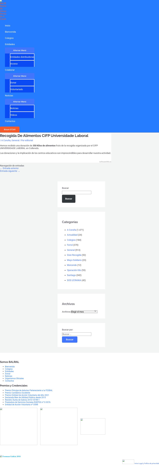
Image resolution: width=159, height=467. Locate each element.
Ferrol (70, 245)
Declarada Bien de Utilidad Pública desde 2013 (25, 397)
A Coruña (6, 140)
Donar (13, 82)
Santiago (71, 275)
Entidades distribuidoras (22, 57)
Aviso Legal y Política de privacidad (147, 463)
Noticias (9, 95)
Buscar (65, 188)
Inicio (7, 25)
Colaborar (10, 70)
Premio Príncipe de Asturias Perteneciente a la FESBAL (29, 390)
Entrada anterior (9, 168)
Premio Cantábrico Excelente (17, 393)
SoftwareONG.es (105, 162)
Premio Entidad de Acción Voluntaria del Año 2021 (27, 395)
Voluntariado (16, 89)
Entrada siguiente (10, 171)
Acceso (14, 63)
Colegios (9, 38)
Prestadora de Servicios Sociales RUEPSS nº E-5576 (27, 402)
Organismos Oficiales (14, 378)
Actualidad (72, 235)
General (15, 140)
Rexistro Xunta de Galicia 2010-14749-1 (22, 400)
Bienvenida (10, 31)
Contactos (10, 121)
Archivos (66, 311)
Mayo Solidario (74, 260)
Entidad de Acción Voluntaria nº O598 (21, 404)
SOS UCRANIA (74, 280)
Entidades (10, 44)
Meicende (72, 265)
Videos (13, 115)
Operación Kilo (74, 270)
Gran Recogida (74, 255)
